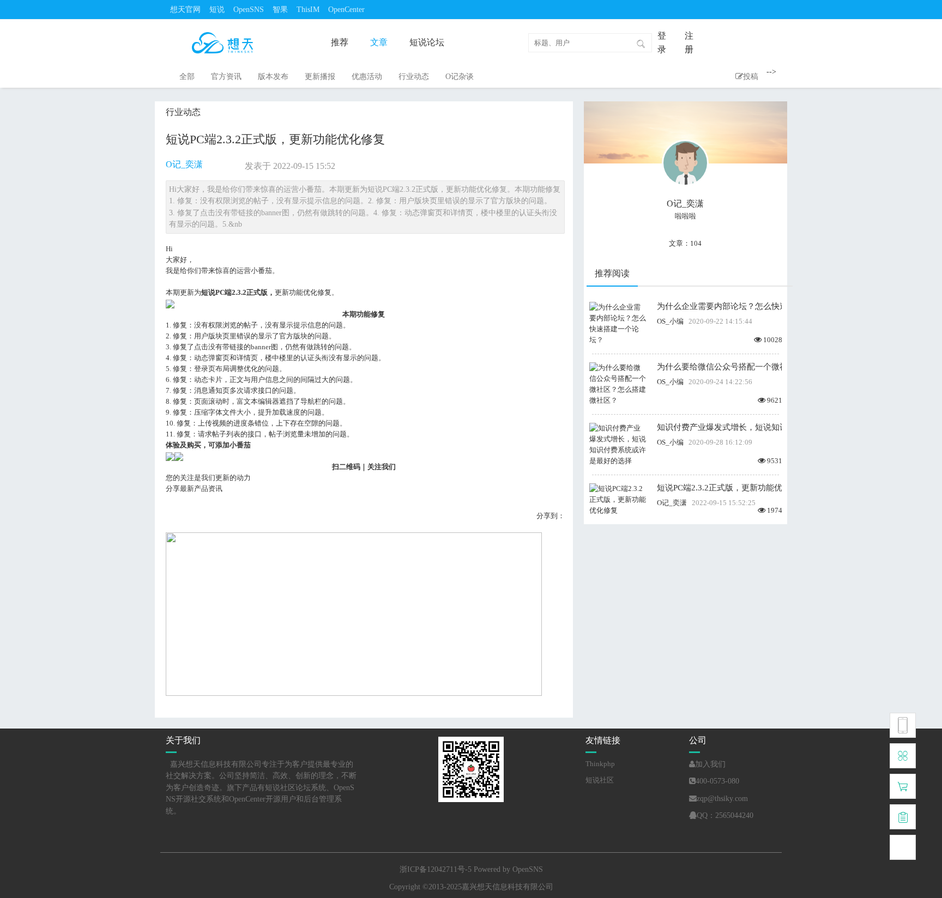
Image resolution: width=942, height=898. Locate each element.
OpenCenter (346, 9)
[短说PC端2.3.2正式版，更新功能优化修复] (617, 499)
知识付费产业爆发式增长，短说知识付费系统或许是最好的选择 (719, 427)
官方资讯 (226, 76)
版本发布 (273, 76)
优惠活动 (367, 76)
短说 (217, 9)
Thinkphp (600, 764)
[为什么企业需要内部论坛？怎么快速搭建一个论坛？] (617, 323)
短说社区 (599, 780)
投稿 (750, 76)
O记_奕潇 (184, 164)
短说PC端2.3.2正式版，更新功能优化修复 (719, 487)
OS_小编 (670, 321)
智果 (280, 9)
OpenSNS (248, 9)
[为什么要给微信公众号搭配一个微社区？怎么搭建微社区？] (617, 383)
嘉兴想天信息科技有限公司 (507, 887)
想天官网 (185, 9)
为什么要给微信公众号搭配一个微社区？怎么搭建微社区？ (719, 366)
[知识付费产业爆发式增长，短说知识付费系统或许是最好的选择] (617, 444)
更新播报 (320, 76)
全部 (187, 76)
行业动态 (413, 76)
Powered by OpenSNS (508, 869)
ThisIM (308, 9)
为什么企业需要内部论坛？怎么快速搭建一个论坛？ (719, 306)
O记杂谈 (459, 76)
